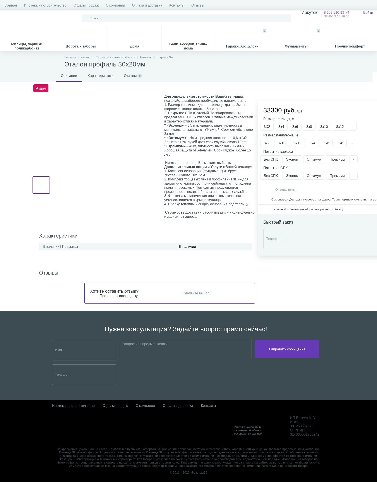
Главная (10, 5)
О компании (115, 5)
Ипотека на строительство (45, 5)
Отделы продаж (86, 5)
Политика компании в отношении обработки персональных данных (247, 430)
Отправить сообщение (287, 349)
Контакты (176, 5)
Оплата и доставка (147, 5)
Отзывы (197, 5)
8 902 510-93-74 (325, 14)
